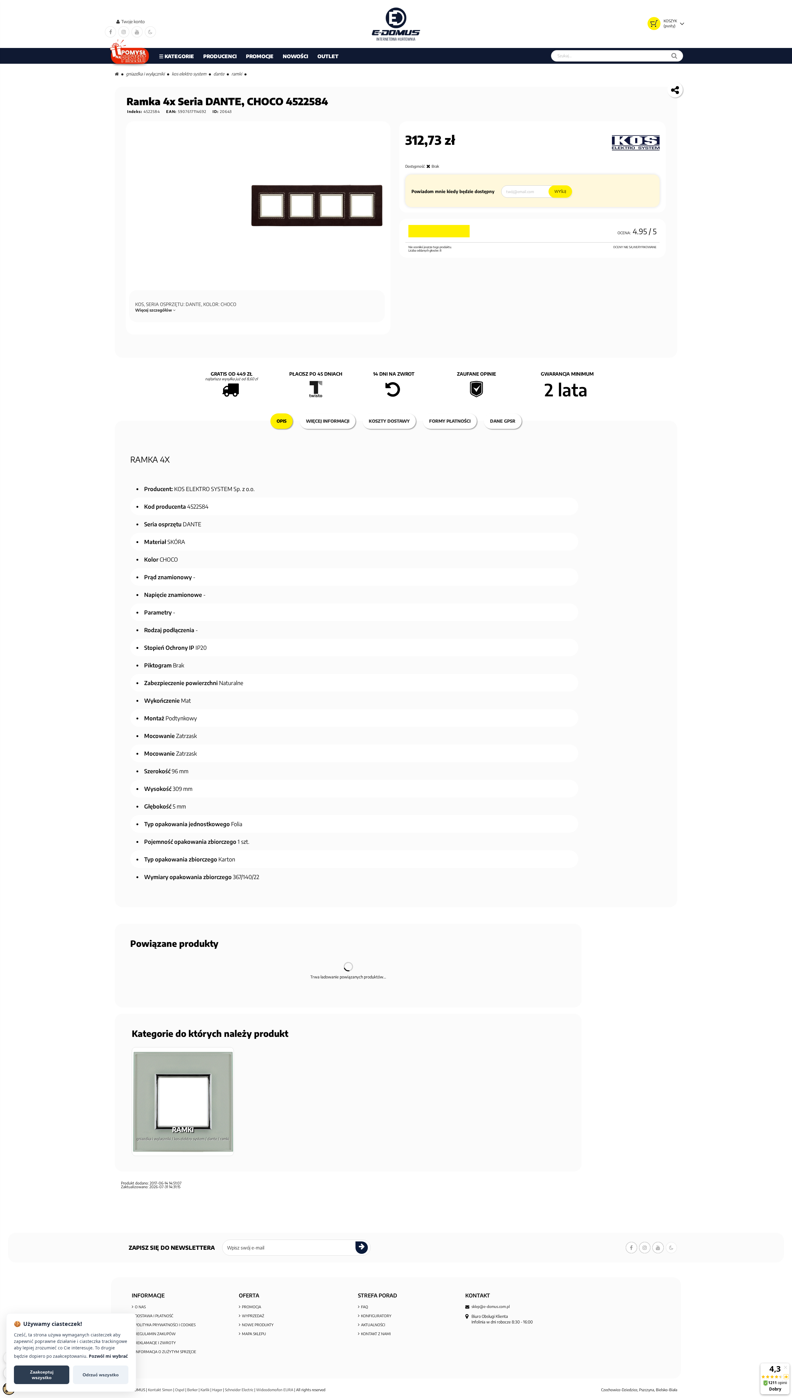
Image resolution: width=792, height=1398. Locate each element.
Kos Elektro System (189, 73)
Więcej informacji (327, 421)
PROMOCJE (259, 56)
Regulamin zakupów (155, 1334)
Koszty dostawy (389, 421)
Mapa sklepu (254, 1334)
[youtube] (137, 31)
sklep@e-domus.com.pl (490, 1307)
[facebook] (110, 31)
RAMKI (236, 73)
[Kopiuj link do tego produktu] (675, 89)
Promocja (251, 1307)
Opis (281, 421)
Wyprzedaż (253, 1316)
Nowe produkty (257, 1325)
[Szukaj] (674, 56)
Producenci (220, 56)
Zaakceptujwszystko (42, 1375)
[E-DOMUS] (396, 24)
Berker (192, 1389)
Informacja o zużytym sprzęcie (165, 1352)
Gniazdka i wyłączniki (145, 73)
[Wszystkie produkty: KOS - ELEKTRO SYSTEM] (636, 143)
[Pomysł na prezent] (129, 56)
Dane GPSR (502, 421)
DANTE (218, 73)
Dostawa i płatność (154, 1316)
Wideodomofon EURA (274, 1389)
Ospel (179, 1389)
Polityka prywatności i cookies (165, 1325)
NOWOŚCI (295, 56)
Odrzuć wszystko (101, 1374)
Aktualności (373, 1325)
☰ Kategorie (176, 56)
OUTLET (327, 56)
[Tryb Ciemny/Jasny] (150, 31)
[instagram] (123, 31)
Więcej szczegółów (154, 310)
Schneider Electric (239, 1389)
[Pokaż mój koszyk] (654, 23)
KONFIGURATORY (376, 1316)
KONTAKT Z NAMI (376, 1334)
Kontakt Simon (160, 1389)
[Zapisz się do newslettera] (361, 1247)
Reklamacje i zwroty (155, 1343)
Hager (217, 1389)
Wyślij (560, 191)
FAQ (364, 1307)
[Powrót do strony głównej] (117, 73)
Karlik (205, 1389)
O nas (140, 1307)
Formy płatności (450, 421)
